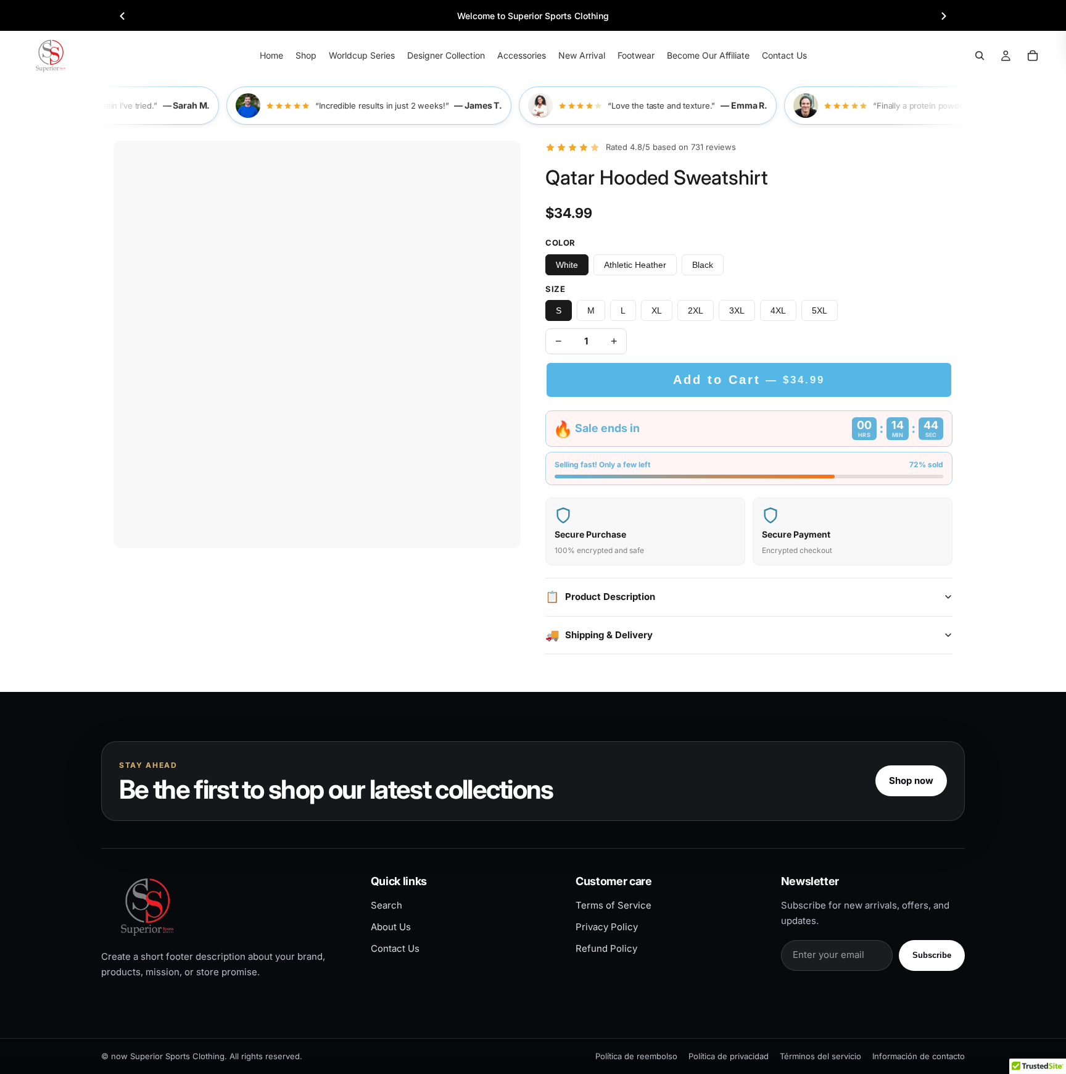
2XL (695, 310)
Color (560, 243)
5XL (819, 310)
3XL (737, 310)
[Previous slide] (122, 16)
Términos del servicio (820, 1056)
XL (656, 310)
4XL (778, 310)
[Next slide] (944, 16)
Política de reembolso (636, 1056)
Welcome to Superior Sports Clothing (533, 15)
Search (386, 905)
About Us (391, 927)
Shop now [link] (911, 780)
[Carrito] (1032, 55)
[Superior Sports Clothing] (225, 906)
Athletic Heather (635, 265)
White (567, 265)
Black (702, 265)
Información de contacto (918, 1056)
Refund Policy (606, 948)
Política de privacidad (728, 1056)
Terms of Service (613, 905)
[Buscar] (979, 55)
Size (555, 289)
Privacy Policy (607, 927)
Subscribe (931, 955)
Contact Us (395, 948)
